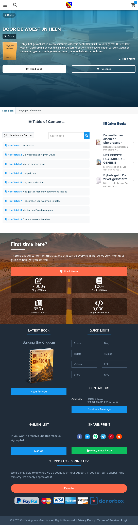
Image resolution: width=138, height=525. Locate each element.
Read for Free (39, 391)
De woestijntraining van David (31, 154)
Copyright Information (29, 110)
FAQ (106, 374)
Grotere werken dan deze (29, 219)
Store (77, 374)
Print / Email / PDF (101, 450)
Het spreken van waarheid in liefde (34, 201)
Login (124, 520)
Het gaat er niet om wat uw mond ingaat (37, 191)
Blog (106, 343)
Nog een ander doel (26, 182)
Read (35, 69)
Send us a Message (99, 409)
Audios (108, 353)
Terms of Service (108, 520)
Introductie (21, 145)
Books (10, 15)
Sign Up (38, 451)
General (10, 36)
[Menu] (5, 5)
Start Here (70, 271)
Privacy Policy (86, 520)
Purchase (105, 69)
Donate (69, 488)
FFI (106, 364)
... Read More (127, 58)
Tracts (77, 353)
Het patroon (22, 173)
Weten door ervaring (26, 164)
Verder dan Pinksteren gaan (30, 210)
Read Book (7, 110)
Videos (78, 364)
